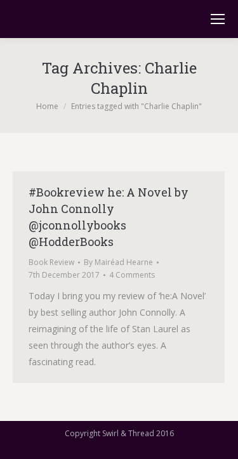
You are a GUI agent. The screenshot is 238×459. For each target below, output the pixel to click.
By (118, 262)
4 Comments (132, 274)
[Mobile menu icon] (217, 19)
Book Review (51, 262)
